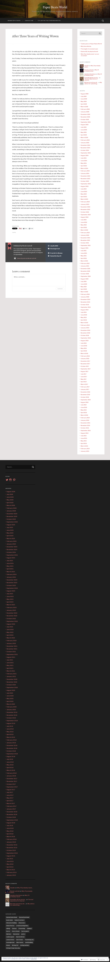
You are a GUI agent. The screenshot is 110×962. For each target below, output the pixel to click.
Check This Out (10, 925)
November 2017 (85, 363)
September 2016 (86, 400)
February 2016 (85, 417)
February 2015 (85, 448)
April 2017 (84, 381)
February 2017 (85, 387)
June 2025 (84, 130)
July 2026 (83, 96)
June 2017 (84, 376)
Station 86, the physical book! (89, 51)
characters (22, 922)
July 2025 (83, 127)
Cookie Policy (34, 958)
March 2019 (84, 322)
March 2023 (84, 199)
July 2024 (83, 158)
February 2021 (85, 263)
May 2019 (84, 317)
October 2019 (85, 304)
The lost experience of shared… (91, 79)
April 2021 (84, 258)
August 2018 (84, 340)
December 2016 (85, 392)
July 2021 (83, 250)
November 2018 (85, 333)
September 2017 (86, 369)
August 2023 (84, 186)
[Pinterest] (14, 480)
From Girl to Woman (56, 253)
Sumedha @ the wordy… (91, 77)
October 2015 (85, 428)
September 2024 (86, 153)
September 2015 (86, 430)
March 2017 (84, 384)
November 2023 (85, 178)
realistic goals (10, 936)
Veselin (86, 65)
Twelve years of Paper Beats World (91, 44)
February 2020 (85, 294)
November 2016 (85, 394)
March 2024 (84, 168)
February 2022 (85, 232)
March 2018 (84, 353)
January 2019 (85, 328)
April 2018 (84, 351)
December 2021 (85, 238)
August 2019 (84, 310)
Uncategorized (55, 248)
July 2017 (83, 374)
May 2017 (84, 379)
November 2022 (85, 209)
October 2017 (85, 366)
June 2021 (84, 253)
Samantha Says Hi (55, 256)
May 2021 (84, 256)
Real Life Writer (20, 936)
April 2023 (84, 196)
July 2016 (83, 405)
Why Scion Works (86, 46)
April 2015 (84, 443)
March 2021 (84, 261)
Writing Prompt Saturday (13, 948)
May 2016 (84, 410)
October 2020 (85, 274)
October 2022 (85, 212)
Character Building (11, 922)
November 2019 (85, 302)
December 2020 (85, 268)
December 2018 (85, 330)
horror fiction (15, 931)
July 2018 (83, 343)
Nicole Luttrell (88, 70)
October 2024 (85, 150)
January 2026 (85, 112)
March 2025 (84, 137)
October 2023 (85, 181)
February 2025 (85, 140)
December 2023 (85, 176)
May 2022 (84, 225)
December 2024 (85, 145)
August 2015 (84, 433)
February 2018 (85, 356)
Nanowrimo (16, 934)
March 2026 (84, 106)
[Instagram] (10, 480)
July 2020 (83, 281)
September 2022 (86, 214)
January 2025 (85, 142)
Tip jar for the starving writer (49, 20)
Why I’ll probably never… (92, 66)
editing (8, 928)
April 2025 (84, 135)
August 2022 (84, 217)
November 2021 (85, 240)
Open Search (103, 20)
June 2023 (84, 191)
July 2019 (83, 312)
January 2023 (85, 204)
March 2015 (84, 446)
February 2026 (85, 109)
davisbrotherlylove (90, 74)
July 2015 (83, 435)
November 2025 (85, 117)
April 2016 (84, 412)
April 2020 (84, 289)
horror (8, 931)
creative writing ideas (22, 925)
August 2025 (84, 124)
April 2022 (84, 227)
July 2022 (83, 219)
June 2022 (84, 222)
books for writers (19, 920)
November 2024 (85, 147)
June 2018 (84, 345)
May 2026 (84, 101)
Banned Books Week (11, 917)
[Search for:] (91, 33)
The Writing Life (29, 939)
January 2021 (85, 266)
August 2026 (84, 94)
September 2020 (86, 276)
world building (29, 942)
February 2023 (85, 202)
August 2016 (84, 402)
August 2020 (84, 279)
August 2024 (84, 155)
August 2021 (84, 248)
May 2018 (84, 348)
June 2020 (84, 284)
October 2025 (85, 119)
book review (9, 920)
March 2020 (84, 291)
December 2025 (85, 114)
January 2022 (85, 235)
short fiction (19, 939)
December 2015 (85, 423)
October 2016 (85, 397)
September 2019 (86, 307)
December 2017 (85, 361)
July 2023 (83, 189)
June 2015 (84, 438)
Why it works (19, 942)
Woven (8, 945)
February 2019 (85, 325)
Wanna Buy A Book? (14, 20)
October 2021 (85, 243)
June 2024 (84, 160)
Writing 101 (15, 945)
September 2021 (86, 245)
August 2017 (84, 371)
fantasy (14, 928)
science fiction (10, 939)
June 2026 (84, 99)
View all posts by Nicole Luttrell (26, 258)
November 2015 (85, 425)
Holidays (29, 928)
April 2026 (84, 104)
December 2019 (85, 299)
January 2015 (85, 451)
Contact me (29, 20)
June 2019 (84, 315)
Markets (8, 934)
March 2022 (84, 230)
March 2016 (84, 415)
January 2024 (85, 173)
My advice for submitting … (93, 83)
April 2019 (84, 320)
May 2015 (84, 441)
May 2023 (84, 194)
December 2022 (85, 207)
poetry (23, 934)
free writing (22, 928)
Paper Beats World (55, 7)
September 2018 (86, 338)
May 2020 (84, 286)
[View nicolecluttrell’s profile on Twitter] (7, 480)
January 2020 (85, 297)
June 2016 (84, 407)
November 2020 (85, 271)
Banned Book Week (24, 917)
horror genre (25, 931)
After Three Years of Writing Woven (35, 36)
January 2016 (85, 420)
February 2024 (85, 171)
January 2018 (85, 358)
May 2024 (84, 163)
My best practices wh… (91, 82)
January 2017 (85, 389)
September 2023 (86, 184)
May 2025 (84, 132)
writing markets (24, 945)
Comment (60, 288)
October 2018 (85, 335)
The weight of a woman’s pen (89, 49)
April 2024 (84, 166)
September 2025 (86, 122)
